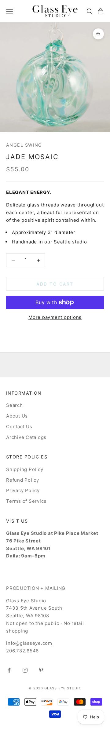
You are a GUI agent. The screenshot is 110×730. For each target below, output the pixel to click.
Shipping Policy (24, 469)
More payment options (55, 317)
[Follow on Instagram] (25, 670)
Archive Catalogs (26, 437)
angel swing (24, 145)
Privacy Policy (23, 490)
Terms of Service (26, 501)
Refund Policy (22, 480)
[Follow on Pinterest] (41, 670)
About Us (17, 416)
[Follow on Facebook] (9, 670)
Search (14, 405)
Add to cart (55, 284)
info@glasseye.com (29, 643)
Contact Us (19, 426)
